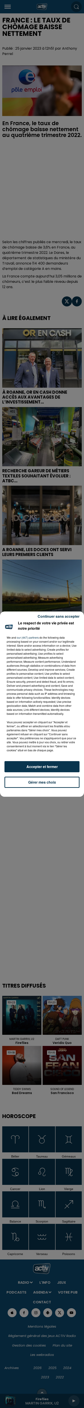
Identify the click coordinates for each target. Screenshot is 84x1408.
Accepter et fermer (42, 766)
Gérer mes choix (42, 782)
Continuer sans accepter (59, 616)
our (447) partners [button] (28, 637)
